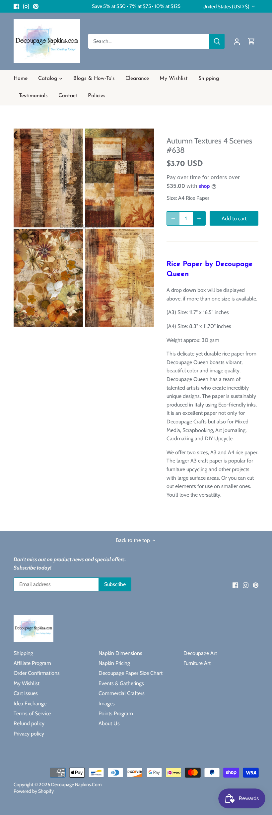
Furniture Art (197, 663)
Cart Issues (26, 693)
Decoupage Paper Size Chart (131, 673)
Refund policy (29, 723)
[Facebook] (16, 6)
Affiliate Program (32, 663)
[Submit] (217, 41)
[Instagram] (26, 6)
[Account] (237, 41)
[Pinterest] (35, 6)
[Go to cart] (251, 41)
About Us (109, 723)
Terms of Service (32, 713)
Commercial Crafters (122, 693)
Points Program (116, 713)
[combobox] (149, 41)
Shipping (23, 653)
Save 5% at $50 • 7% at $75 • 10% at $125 (136, 6)
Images (107, 703)
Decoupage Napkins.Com (76, 785)
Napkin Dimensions (120, 653)
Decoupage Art (200, 653)
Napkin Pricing (114, 663)
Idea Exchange (30, 703)
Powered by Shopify (34, 791)
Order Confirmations (37, 673)
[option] (84, 228)
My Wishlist (26, 683)
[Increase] (199, 218)
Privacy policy (29, 734)
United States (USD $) (225, 7)
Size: (172, 198)
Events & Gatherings (121, 683)
